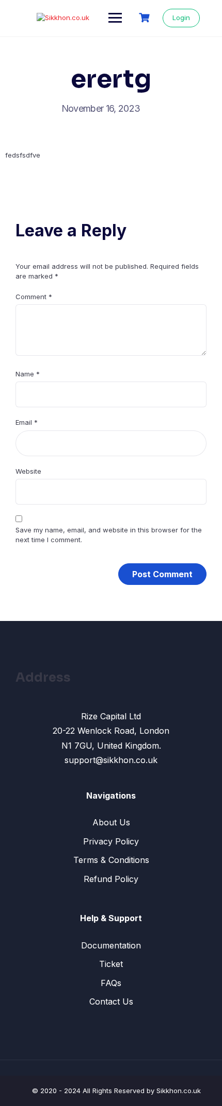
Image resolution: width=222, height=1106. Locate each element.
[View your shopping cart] (145, 18)
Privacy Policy (111, 841)
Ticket (111, 964)
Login (181, 17)
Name (27, 374)
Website (28, 471)
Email (26, 422)
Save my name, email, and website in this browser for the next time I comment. (108, 535)
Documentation (111, 945)
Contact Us (111, 1001)
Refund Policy (111, 879)
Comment (33, 296)
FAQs (111, 983)
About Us (111, 822)
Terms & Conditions (111, 860)
